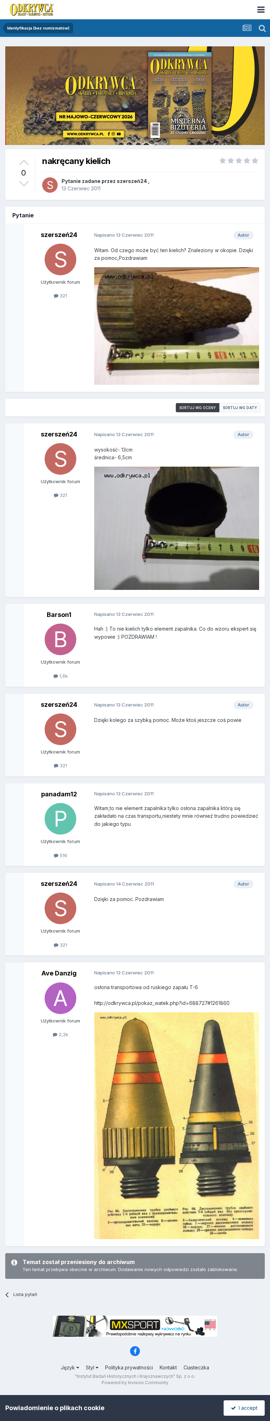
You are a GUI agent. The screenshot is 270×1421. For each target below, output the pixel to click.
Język (68, 1367)
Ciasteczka (196, 1367)
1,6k (63, 676)
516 (62, 855)
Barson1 (59, 614)
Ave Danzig (59, 973)
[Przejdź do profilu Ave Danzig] (60, 998)
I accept (246, 1408)
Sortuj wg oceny (197, 408)
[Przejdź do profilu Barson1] (60, 639)
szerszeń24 (132, 181)
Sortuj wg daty (240, 408)
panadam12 (59, 794)
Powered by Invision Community (135, 1382)
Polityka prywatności (129, 1367)
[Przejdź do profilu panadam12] (60, 819)
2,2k (62, 1034)
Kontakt (168, 1367)
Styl (91, 1367)
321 (62, 295)
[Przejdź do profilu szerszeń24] (50, 185)
